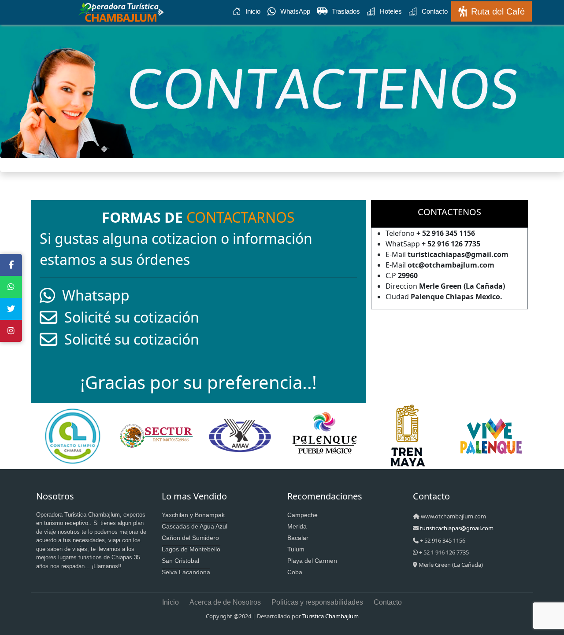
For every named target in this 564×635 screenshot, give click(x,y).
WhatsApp (295, 11)
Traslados (346, 11)
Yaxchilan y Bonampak (193, 514)
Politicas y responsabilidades (317, 602)
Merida (297, 526)
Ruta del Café (498, 11)
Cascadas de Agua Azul (194, 526)
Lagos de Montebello (191, 549)
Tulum (295, 549)
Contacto (435, 11)
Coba (294, 572)
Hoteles (391, 11)
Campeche (302, 514)
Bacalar (297, 537)
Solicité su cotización (128, 317)
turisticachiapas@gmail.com (457, 528)
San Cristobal (180, 560)
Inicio (252, 11)
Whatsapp (92, 295)
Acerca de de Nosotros (225, 602)
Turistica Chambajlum (330, 616)
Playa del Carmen (312, 560)
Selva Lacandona (186, 572)
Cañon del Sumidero (190, 537)
